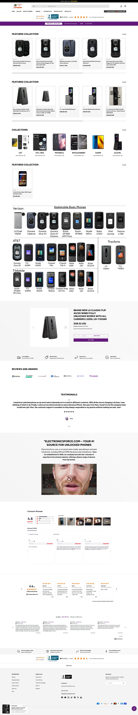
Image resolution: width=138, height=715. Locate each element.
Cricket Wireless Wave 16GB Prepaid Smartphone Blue (22, 192)
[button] (125, 6)
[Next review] (116, 589)
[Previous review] (21, 589)
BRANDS (38, 11)
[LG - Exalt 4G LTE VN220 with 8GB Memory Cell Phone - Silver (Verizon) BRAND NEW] (115, 96)
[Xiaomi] (98, 142)
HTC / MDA (40, 153)
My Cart (37, 685)
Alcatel (117, 153)
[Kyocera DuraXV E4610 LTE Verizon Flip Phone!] (92, 48)
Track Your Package (40, 682)
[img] (32, 589)
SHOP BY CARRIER (27, 11)
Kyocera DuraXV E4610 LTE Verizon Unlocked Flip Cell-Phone (22, 62)
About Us (14, 688)
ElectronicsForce (18, 709)
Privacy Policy (15, 685)
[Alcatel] (117, 142)
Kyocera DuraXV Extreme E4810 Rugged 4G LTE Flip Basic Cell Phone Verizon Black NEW (115, 63)
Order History (39, 680)
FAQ (13, 691)
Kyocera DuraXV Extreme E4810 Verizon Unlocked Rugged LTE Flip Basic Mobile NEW (45, 63)
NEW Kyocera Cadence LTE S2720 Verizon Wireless (68, 62)
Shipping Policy (16, 680)
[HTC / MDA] (39, 142)
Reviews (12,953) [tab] (32, 528)
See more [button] (50, 549)
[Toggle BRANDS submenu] (41, 11)
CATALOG (18, 11)
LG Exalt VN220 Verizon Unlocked (91, 109)
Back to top (69, 665)
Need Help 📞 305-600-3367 (53, 23)
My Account (39, 677)
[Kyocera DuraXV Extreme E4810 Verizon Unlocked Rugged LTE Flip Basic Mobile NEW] (45, 48)
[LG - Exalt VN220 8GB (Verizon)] (69, 96)
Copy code (89, 23)
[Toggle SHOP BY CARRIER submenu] (33, 11)
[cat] (20, 142)
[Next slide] (110, 551)
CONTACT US (67, 11)
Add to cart (97, 335)
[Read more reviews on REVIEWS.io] (118, 639)
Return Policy (15, 682)
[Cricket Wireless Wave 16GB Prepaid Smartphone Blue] (22, 179)
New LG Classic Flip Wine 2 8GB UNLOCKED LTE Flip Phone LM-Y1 (21, 110)
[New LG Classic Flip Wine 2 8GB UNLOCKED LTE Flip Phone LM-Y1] (22, 96)
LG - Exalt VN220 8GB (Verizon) (67, 109)
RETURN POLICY (48, 11)
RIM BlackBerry (78, 153)
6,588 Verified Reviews (32, 591)
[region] (69, 627)
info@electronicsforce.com (68, 693)
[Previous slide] (27, 551)
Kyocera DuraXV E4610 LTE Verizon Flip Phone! (92, 62)
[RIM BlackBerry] (78, 142)
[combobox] (70, 6)
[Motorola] (59, 142)
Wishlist (38, 688)
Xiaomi (98, 153)
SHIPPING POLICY (58, 11)
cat (20, 153)
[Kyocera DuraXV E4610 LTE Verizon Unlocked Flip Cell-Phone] (22, 48)
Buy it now (91, 340)
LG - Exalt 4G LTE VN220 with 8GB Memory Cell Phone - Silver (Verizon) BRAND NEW (115, 111)
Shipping (76, 326)
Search (13, 677)
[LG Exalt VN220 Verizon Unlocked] (92, 96)
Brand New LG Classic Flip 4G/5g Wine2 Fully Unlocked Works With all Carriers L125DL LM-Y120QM (45, 111)
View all (124, 34)
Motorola (59, 153)
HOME (13, 11)
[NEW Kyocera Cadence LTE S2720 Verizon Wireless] (69, 48)
